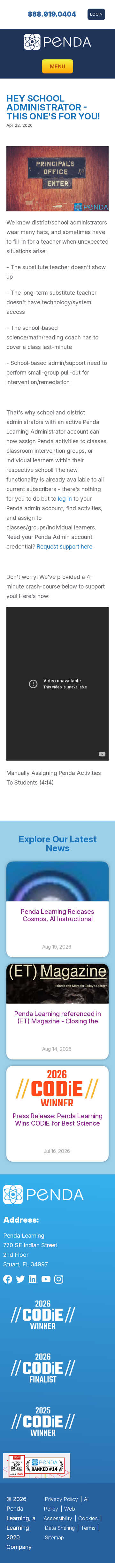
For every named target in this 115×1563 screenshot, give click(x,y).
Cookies (88, 1518)
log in (65, 498)
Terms (88, 1528)
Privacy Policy (61, 1499)
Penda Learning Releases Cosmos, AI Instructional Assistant (57, 919)
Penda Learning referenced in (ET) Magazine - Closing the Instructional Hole (57, 1021)
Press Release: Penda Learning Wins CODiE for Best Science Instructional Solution (58, 1123)
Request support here (64, 546)
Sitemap (54, 1537)
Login (96, 14)
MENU (57, 66)
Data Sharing (60, 1528)
